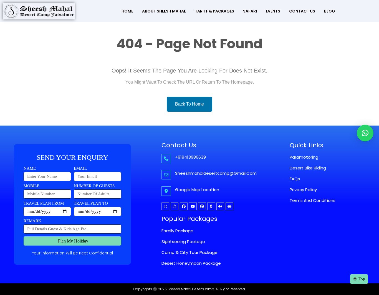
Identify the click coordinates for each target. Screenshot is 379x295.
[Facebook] (184, 206)
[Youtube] (193, 206)
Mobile (31, 186)
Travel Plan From (44, 203)
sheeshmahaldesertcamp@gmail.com (216, 173)
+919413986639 (190, 157)
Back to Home (189, 104)
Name (30, 168)
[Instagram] (174, 206)
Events (273, 11)
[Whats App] (165, 206)
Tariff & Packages (214, 11)
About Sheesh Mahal (164, 11)
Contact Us (302, 11)
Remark (32, 221)
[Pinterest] (202, 206)
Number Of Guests (94, 186)
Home (127, 11)
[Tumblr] (211, 206)
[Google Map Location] (166, 191)
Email (80, 168)
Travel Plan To (91, 203)
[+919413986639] (166, 158)
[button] (365, 133)
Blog (329, 11)
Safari (250, 11)
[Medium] (220, 206)
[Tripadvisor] (229, 206)
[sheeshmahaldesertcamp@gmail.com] (166, 174)
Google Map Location (197, 189)
